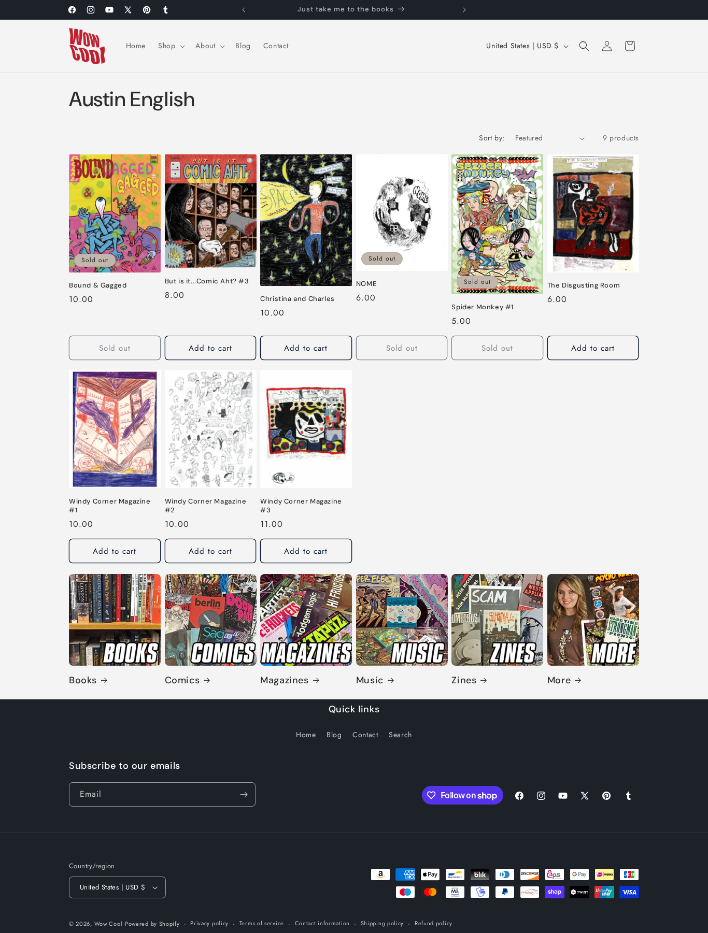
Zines (463, 680)
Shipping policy (382, 923)
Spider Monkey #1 (482, 307)
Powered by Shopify (152, 924)
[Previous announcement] (243, 10)
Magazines (284, 680)
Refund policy (433, 923)
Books (83, 680)
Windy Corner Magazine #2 (206, 505)
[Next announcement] (464, 10)
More (559, 680)
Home (306, 735)
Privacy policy (209, 923)
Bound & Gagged (97, 285)
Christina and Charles (297, 299)
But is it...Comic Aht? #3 (207, 281)
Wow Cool (108, 924)
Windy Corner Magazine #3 (301, 505)
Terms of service (261, 923)
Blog (334, 735)
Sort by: (491, 138)
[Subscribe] (243, 794)
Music (370, 680)
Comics (182, 680)
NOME (366, 284)
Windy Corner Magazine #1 (110, 505)
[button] (170, 45)
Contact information (322, 923)
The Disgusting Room (583, 286)
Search (400, 735)
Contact (365, 735)
